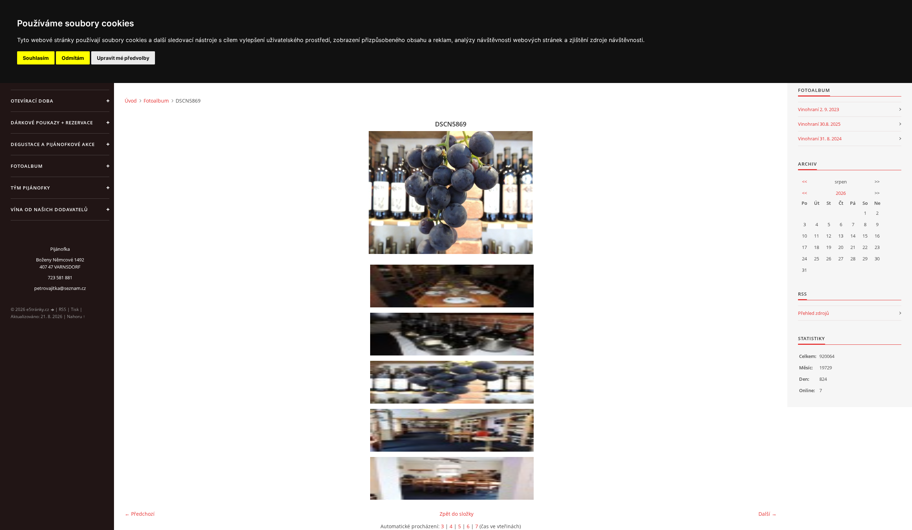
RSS (62, 309)
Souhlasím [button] (36, 58)
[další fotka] (765, 192)
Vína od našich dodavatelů (49, 209)
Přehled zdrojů (813, 313)
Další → (767, 513)
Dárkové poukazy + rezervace (52, 122)
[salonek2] (453, 478)
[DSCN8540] (453, 286)
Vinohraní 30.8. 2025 (819, 124)
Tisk (75, 309)
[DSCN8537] (453, 334)
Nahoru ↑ (76, 316)
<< (804, 181)
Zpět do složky (456, 513)
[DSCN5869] (453, 382)
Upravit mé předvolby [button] (123, 58)
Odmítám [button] (73, 58)
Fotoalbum (27, 166)
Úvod (131, 100)
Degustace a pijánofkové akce (53, 144)
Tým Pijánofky (30, 188)
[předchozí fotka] (136, 192)
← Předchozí (140, 513)
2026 (841, 193)
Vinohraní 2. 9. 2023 (818, 109)
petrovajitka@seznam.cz (60, 288)
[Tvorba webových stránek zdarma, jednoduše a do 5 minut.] (52, 310)
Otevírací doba (32, 101)
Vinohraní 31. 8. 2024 (819, 138)
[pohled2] (453, 430)
